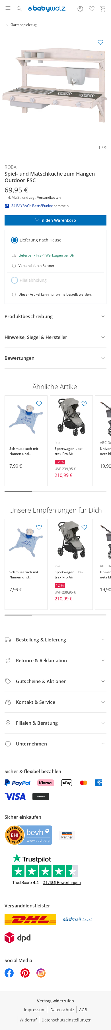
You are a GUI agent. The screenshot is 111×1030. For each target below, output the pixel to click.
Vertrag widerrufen (55, 1000)
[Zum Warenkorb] (103, 8)
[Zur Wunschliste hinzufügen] (100, 42)
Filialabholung (33, 280)
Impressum (35, 1009)
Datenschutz (62, 1009)
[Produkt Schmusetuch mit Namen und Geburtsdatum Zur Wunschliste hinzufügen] (39, 404)
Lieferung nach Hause (40, 240)
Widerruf (28, 1020)
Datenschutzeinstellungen (67, 1020)
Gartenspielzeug (24, 24)
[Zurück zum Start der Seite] (105, 990)
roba (11, 167)
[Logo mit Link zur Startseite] (46, 8)
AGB (83, 1009)
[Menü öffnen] (8, 9)
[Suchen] (19, 8)
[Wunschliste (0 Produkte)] (91, 8)
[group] (55, 87)
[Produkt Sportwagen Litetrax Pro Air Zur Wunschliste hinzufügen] (84, 404)
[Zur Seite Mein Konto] (80, 8)
